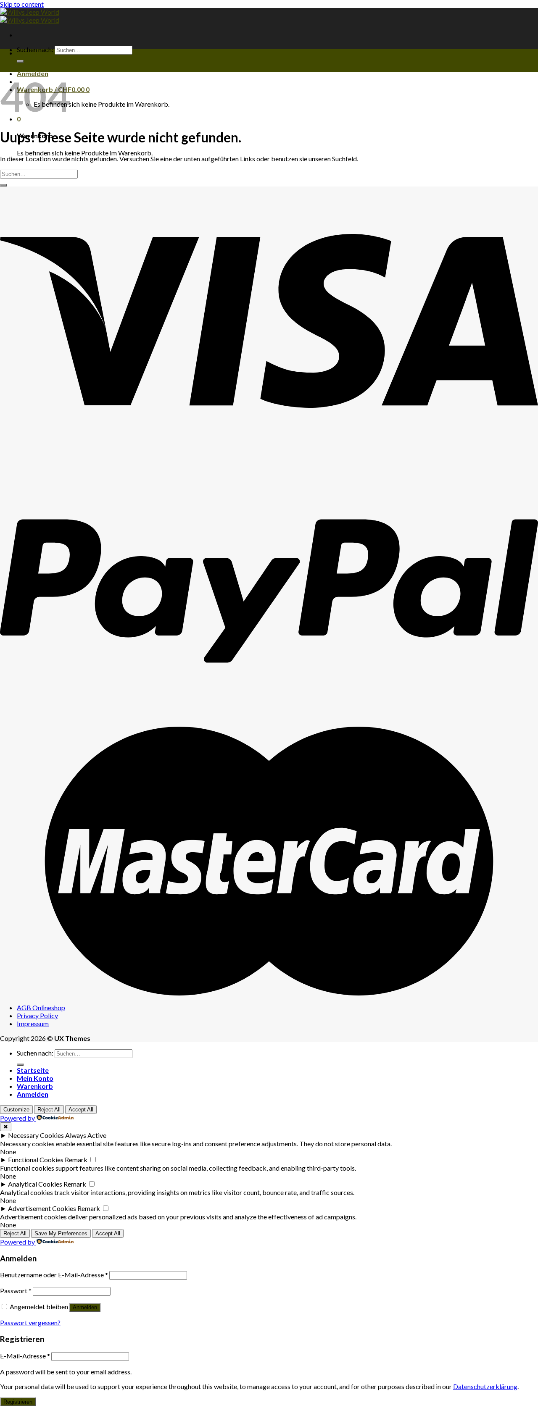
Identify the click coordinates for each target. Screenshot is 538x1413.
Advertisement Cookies (42, 1208)
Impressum (33, 1023)
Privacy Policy (37, 1015)
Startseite (33, 1070)
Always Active (85, 1135)
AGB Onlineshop (41, 1007)
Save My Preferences (60, 1233)
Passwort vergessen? (30, 1322)
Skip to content (22, 4)
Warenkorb (35, 1086)
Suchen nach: (35, 49)
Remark (76, 1159)
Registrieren (17, 1402)
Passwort (16, 1291)
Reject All (49, 1109)
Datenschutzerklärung (485, 1386)
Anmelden (85, 1307)
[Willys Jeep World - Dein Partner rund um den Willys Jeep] (29, 16)
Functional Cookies (35, 1159)
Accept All (81, 1109)
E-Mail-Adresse (25, 1356)
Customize (16, 1109)
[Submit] (20, 61)
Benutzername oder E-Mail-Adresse (54, 1275)
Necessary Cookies (36, 1135)
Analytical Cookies (35, 1184)
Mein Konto (35, 1078)
